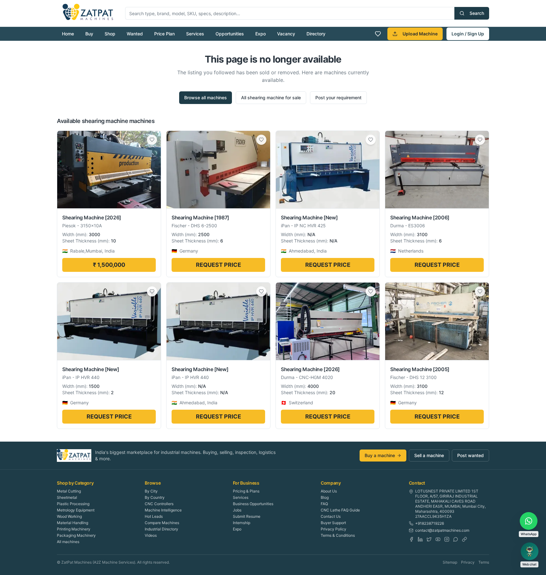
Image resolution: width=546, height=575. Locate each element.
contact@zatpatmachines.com (442, 530)
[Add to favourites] (152, 140)
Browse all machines (205, 97)
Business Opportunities (253, 503)
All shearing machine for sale (271, 97)
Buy (89, 33)
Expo (260, 33)
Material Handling (72, 522)
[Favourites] (378, 34)
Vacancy (286, 33)
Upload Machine (420, 33)
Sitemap (450, 562)
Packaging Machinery (76, 535)
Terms (483, 562)
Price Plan (164, 33)
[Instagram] (446, 539)
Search (477, 13)
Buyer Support (333, 522)
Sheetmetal (67, 497)
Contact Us (331, 516)
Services (195, 33)
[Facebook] (411, 539)
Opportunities (229, 33)
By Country (155, 497)
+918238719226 (429, 523)
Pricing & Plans (246, 491)
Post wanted (470, 455)
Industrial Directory (161, 529)
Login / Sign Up (468, 33)
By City (151, 491)
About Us (329, 491)
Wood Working (69, 516)
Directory (315, 33)
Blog (325, 497)
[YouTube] (437, 539)
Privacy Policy (333, 529)
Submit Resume (246, 516)
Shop (110, 33)
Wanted (135, 33)
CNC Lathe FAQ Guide (340, 510)
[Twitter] (429, 539)
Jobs (237, 510)
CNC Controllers (159, 503)
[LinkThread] (464, 539)
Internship (241, 522)
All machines (68, 541)
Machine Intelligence (163, 510)
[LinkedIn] (420, 539)
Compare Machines (162, 522)
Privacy (468, 562)
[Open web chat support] (529, 551)
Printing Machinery (73, 529)
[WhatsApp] (455, 539)
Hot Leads (154, 516)
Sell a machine (429, 455)
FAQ (324, 503)
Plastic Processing (73, 503)
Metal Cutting (69, 491)
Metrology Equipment (75, 510)
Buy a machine (380, 455)
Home (68, 33)
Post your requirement (338, 97)
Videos (151, 535)
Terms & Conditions (338, 535)
